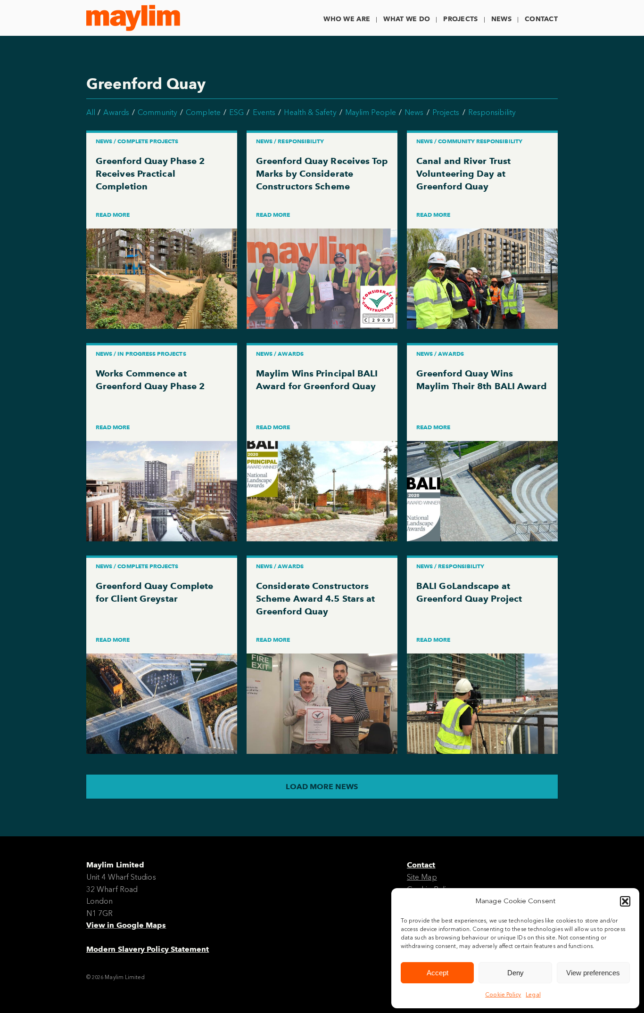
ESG (236, 112)
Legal (533, 994)
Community (157, 112)
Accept (437, 973)
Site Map (422, 877)
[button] (625, 901)
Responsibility (492, 112)
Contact (541, 19)
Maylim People (370, 112)
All (90, 112)
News (501, 19)
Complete (203, 112)
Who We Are (346, 19)
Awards (116, 112)
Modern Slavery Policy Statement (147, 949)
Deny (515, 973)
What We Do (406, 19)
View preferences (593, 973)
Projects (460, 19)
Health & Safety (310, 112)
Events (264, 112)
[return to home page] (133, 18)
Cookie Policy (503, 994)
